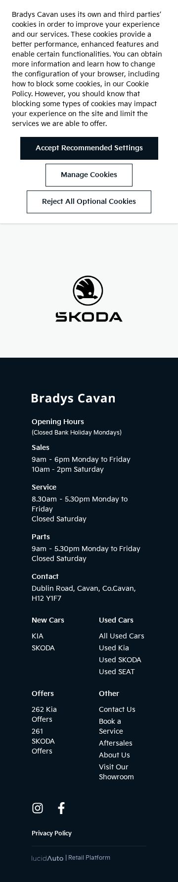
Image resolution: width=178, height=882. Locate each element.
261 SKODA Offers (43, 741)
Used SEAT (117, 672)
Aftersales (116, 743)
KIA (38, 636)
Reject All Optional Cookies (89, 201)
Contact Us (117, 709)
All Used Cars (121, 636)
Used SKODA (120, 660)
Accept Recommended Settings (89, 148)
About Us (114, 755)
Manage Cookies (89, 175)
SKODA (43, 648)
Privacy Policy (52, 833)
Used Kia (114, 648)
